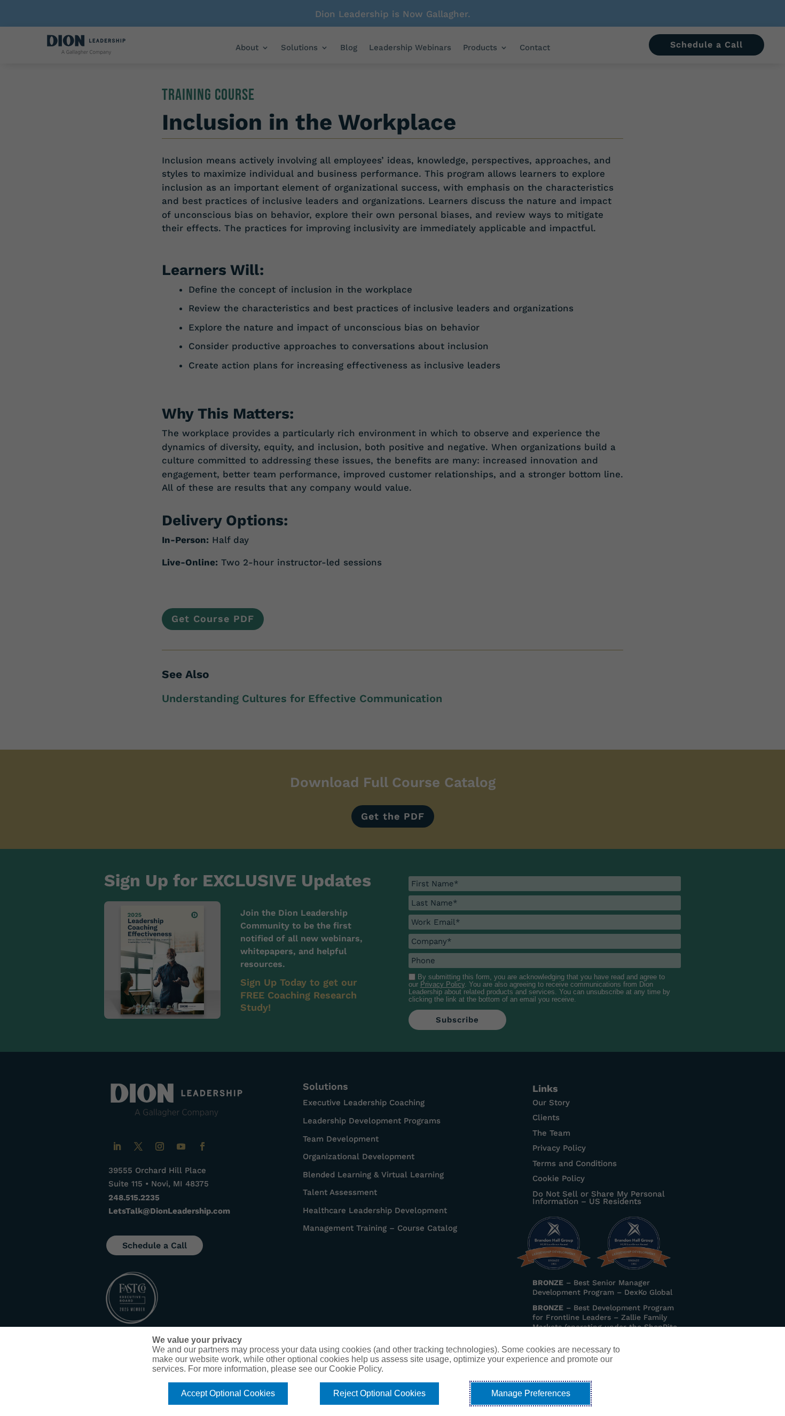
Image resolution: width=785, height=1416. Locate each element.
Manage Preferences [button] (530, 1393)
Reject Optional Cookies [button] (379, 1393)
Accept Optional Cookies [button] (228, 1393)
